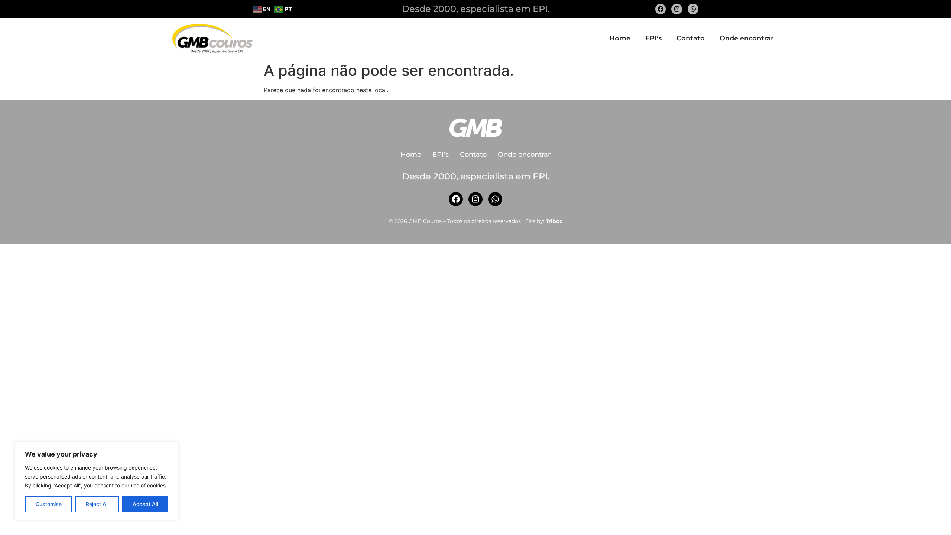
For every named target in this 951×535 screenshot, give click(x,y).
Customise (49, 504)
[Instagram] (676, 9)
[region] (96, 481)
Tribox (554, 221)
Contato (690, 38)
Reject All (97, 504)
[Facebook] (660, 9)
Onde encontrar (747, 38)
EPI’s (653, 38)
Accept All (145, 504)
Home (619, 38)
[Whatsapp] (693, 9)
